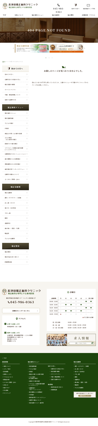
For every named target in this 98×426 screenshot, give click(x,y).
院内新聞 (5, 371)
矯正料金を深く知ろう (12, 257)
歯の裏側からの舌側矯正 (12, 159)
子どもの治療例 (10, 238)
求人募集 (5, 390)
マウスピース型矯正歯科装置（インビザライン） (36, 384)
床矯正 (7, 128)
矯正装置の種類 (10, 84)
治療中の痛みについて (12, 174)
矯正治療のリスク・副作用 (36, 403)
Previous (13, 48)
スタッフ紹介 (7, 369)
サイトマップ (6, 393)
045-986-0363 (58, 10)
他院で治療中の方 (10, 100)
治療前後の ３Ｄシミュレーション (34, 388)
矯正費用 (71, 15)
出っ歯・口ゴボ (10, 203)
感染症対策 (6, 379)
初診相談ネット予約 (88, 8)
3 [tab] (52, 58)
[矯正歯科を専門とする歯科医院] (21, 290)
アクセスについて (8, 377)
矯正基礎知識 (9, 118)
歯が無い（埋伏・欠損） (12, 228)
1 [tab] (46, 58)
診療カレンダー (7, 374)
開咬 (6, 218)
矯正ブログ (6, 388)
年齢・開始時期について (12, 95)
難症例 (7, 233)
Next (84, 48)
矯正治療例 (55, 15)
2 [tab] (49, 58)
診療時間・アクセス (88, 15)
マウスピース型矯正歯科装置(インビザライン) (14, 149)
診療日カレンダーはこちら (21, 311)
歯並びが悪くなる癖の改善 (13, 133)
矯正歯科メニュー (38, 15)
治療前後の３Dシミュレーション (15, 154)
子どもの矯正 (9, 123)
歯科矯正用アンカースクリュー (15, 169)
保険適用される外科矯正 (12, 164)
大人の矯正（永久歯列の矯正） (11, 138)
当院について (19, 15)
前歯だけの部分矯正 (11, 144)
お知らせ (5, 385)
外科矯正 (31, 395)
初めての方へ (75, 8)
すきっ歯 (8, 213)
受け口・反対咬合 (10, 208)
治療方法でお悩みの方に (12, 79)
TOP (4, 15)
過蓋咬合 (8, 223)
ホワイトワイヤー (10, 90)
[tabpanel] (31, 48)
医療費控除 (8, 262)
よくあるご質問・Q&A (12, 179)
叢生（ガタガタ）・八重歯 (13, 198)
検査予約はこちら (85, 396)
